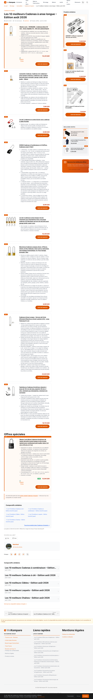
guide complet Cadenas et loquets (29, 495)
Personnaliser (70, 696)
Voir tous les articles (17, 547)
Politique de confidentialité (12, 650)
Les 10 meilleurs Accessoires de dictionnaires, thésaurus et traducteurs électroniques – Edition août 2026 (46, 661)
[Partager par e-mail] (23, 554)
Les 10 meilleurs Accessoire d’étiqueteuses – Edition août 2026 (45, 675)
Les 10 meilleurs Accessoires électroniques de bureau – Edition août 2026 (46, 680)
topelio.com (59, 693)
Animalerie (19, 2)
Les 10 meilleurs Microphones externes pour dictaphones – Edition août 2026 (45, 642)
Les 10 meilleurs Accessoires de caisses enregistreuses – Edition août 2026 (44, 671)
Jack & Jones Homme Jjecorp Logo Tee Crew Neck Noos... (77, 149)
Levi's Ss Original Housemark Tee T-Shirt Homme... (78, 140)
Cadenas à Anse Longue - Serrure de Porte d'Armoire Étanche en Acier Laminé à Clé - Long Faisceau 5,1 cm (34, 319)
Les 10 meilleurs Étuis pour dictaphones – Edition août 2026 (46, 638)
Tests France (8, 646)
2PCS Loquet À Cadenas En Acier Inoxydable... (74, 107)
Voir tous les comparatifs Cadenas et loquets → (15, 604)
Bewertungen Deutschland (12, 643)
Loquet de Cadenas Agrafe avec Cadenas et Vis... (74, 71)
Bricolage (45, 2)
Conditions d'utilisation (67, 636)
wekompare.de (45, 693)
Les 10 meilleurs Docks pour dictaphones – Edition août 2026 (45, 647)
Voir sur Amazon (42, 64)
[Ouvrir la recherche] (87, 2)
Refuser (78, 696)
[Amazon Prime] (34, 59)
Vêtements (77, 2)
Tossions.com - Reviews (11, 637)
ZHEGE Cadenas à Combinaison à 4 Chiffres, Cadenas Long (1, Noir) (33, 146)
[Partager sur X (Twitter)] (11, 554)
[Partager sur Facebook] (15, 554)
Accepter (85, 696)
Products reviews (9, 656)
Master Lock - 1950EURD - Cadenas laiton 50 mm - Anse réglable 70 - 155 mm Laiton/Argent (34, 27)
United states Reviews (11, 640)
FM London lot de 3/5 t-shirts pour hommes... (77, 132)
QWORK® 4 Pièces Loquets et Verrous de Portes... (74, 36)
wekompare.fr (39, 693)
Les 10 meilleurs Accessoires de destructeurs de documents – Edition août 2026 (46, 666)
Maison (54, 2)
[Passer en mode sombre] (83, 2)
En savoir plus (41, 696)
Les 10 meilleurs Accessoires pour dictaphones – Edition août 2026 (46, 651)
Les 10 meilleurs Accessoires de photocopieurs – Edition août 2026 (46, 656)
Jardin (61, 2)
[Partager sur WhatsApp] (19, 554)
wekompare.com (52, 693)
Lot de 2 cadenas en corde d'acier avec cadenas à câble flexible (34, 120)
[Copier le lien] (27, 554)
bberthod (26, 20)
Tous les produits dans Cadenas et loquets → (36, 525)
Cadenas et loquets (9, 10)
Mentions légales (9, 653)
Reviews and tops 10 (10, 649)
